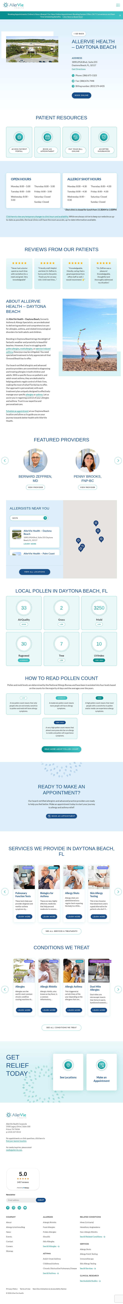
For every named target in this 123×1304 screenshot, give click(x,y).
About (9, 1222)
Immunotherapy (87, 1259)
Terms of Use (25, 1289)
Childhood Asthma (51, 1263)
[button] (101, 539)
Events (9, 1236)
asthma (39, 394)
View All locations (34, 572)
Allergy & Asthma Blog (15, 1227)
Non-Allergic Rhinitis (89, 1232)
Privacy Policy (11, 1289)
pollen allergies (12, 348)
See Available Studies (89, 1281)
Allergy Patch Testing (89, 1254)
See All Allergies (49, 1246)
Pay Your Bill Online (76, 150)
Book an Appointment (47, 150)
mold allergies (26, 348)
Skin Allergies (48, 1241)
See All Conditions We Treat (61, 1028)
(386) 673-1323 (90, 75)
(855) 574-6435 (97, 86)
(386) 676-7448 (87, 81)
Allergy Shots (85, 1249)
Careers (9, 1246)
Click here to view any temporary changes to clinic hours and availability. (37, 216)
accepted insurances (104, 150)
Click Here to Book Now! (73, 17)
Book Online (81, 95)
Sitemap (9, 1251)
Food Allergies (49, 1227)
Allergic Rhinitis (49, 1222)
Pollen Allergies (49, 1232)
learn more (24, 917)
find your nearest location (16, 1141)
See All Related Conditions (91, 1236)
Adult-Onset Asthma (52, 1259)
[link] (5, 460)
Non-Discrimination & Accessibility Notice (49, 1289)
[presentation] (5, 460)
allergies (29, 394)
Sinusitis (46, 1236)
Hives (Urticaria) (87, 1222)
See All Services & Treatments (61, 931)
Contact (9, 1241)
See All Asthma (49, 1273)
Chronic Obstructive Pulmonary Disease (60, 1268)
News (8, 1232)
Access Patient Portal (19, 150)
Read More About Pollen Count (62, 749)
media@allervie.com (14, 1150)
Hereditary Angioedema (90, 1227)
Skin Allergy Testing (88, 1263)
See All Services (86, 1268)
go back (79, 34)
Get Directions (79, 69)
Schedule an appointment (17, 411)
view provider (35, 487)
